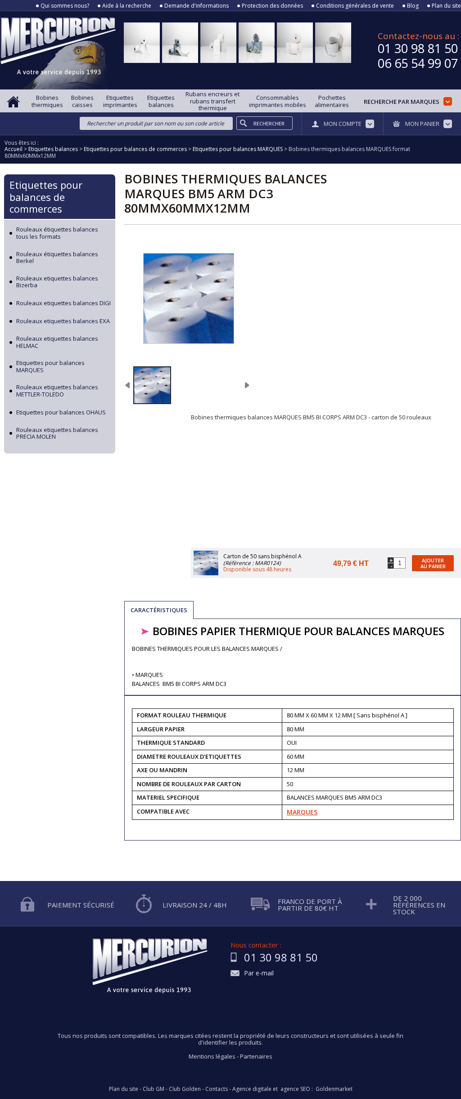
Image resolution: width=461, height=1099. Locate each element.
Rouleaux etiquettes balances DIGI (63, 303)
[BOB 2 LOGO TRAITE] (152, 385)
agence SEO (295, 1089)
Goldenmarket (334, 1089)
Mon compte (343, 124)
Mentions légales (212, 1056)
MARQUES (302, 812)
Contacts (216, 1089)
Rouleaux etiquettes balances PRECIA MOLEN (57, 433)
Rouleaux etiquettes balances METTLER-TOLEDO (57, 391)
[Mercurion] (58, 50)
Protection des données (272, 6)
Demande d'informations (196, 6)
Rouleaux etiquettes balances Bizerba (57, 282)
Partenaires (256, 1056)
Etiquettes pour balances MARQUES (50, 367)
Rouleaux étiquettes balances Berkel (57, 258)
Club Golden (185, 1089)
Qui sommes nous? (65, 6)
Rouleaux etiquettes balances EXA (63, 321)
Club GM (153, 1089)
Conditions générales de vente (355, 6)
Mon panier (422, 124)
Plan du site (446, 6)
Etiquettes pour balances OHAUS (61, 412)
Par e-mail (259, 973)
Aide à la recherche (126, 6)
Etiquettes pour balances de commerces (45, 196)
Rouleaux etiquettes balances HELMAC (57, 342)
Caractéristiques (159, 610)
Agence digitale (251, 1089)
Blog (413, 6)
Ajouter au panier (433, 563)
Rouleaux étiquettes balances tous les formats (57, 233)
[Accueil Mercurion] (13, 100)
